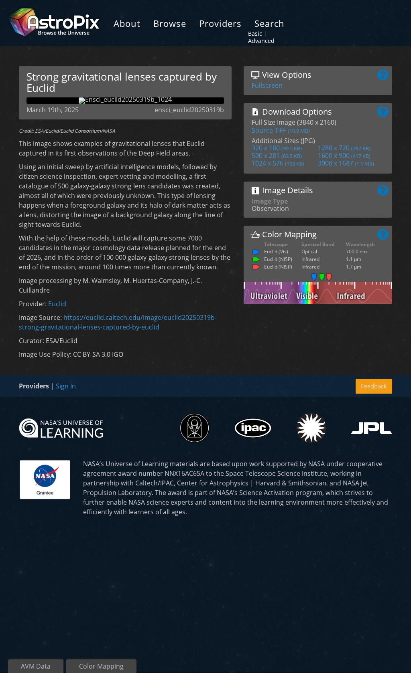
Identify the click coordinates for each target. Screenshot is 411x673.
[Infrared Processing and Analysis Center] (252, 428)
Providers (220, 23)
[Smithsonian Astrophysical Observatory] (311, 428)
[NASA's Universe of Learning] (61, 427)
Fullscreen (267, 85)
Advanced (261, 40)
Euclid (57, 303)
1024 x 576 (278, 163)
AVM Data (36, 666)
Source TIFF (281, 130)
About (127, 23)
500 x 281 (277, 155)
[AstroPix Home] (53, 23)
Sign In (66, 386)
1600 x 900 (344, 155)
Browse (169, 23)
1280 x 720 (344, 147)
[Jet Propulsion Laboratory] (371, 428)
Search (269, 23)
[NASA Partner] (45, 479)
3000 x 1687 (346, 163)
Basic (255, 33)
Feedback (374, 386)
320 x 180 (277, 147)
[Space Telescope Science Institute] (194, 428)
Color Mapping (101, 666)
